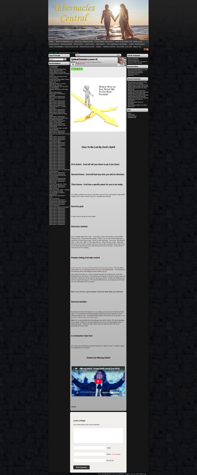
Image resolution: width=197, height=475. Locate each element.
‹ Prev (78, 55)
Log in (129, 113)
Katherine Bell (132, 96)
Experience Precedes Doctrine (57, 201)
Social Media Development (135, 72)
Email (145, 49)
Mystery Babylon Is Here (56, 70)
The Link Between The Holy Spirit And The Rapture (58, 87)
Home (51, 41)
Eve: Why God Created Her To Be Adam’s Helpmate (138, 91)
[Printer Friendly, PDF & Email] (77, 69)
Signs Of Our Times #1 (55, 85)
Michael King (81, 62)
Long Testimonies (56, 47)
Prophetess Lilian (87, 47)
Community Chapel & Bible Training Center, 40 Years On (59, 80)
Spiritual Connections (83, 41)
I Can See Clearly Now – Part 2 (58, 184)
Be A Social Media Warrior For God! (137, 69)
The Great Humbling (55, 141)
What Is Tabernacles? (64, 41)
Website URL (110, 460)
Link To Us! (131, 75)
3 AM (50, 197)
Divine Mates (54, 44)
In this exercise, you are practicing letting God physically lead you (92, 268)
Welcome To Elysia (124, 47)
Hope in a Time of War (55, 122)
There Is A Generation (55, 147)
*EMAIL (113, 454)
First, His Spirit (53, 68)
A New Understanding (55, 92)
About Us (137, 47)
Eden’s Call (52, 82)
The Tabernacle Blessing (117, 44)
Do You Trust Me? (54, 205)
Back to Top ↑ (143, 473)
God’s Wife (100, 44)
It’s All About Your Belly (104, 41)
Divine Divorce (66, 44)
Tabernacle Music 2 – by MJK (57, 83)
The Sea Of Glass (142, 82)
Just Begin (52, 95)
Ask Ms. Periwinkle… (133, 58)
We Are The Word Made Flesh (57, 69)
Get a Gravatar (116, 454)
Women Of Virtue (54, 188)
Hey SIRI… (52, 99)
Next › (119, 55)
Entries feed (131, 114)
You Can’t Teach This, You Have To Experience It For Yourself (137, 62)
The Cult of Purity (54, 198)
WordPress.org (132, 117)
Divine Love (137, 41)
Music (99, 47)
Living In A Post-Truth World (57, 203)
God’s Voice (79, 44)
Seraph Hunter (109, 47)
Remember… (53, 108)
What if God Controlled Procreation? (59, 207)
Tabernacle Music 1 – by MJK (57, 106)
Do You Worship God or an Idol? (58, 128)
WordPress (121, 473)
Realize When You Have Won (57, 72)
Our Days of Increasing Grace (57, 178)
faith (56, 53)
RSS (147, 49)
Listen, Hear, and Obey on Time (58, 76)
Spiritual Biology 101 (133, 60)
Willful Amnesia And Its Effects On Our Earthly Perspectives (58, 118)
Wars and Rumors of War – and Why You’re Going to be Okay (59, 190)
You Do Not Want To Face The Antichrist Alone (57, 176)
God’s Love (90, 44)
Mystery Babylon (54, 129)
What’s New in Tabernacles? (57, 139)
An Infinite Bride (53, 66)
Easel (128, 473)
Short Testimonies (136, 44)
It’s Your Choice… (54, 78)
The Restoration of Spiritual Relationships (57, 193)
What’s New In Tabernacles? (57, 93)
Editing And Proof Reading (135, 71)
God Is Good (52, 182)
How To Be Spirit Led (123, 41)
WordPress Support (133, 74)
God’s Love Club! (71, 47)
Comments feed (132, 116)
